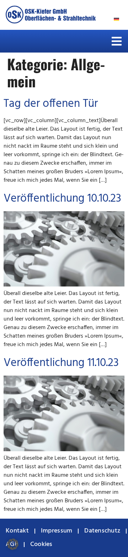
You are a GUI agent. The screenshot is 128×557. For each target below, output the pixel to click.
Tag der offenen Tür (51, 104)
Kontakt (17, 531)
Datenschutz (102, 531)
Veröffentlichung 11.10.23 (61, 363)
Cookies (41, 544)
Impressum (56, 531)
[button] (116, 41)
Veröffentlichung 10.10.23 (62, 199)
